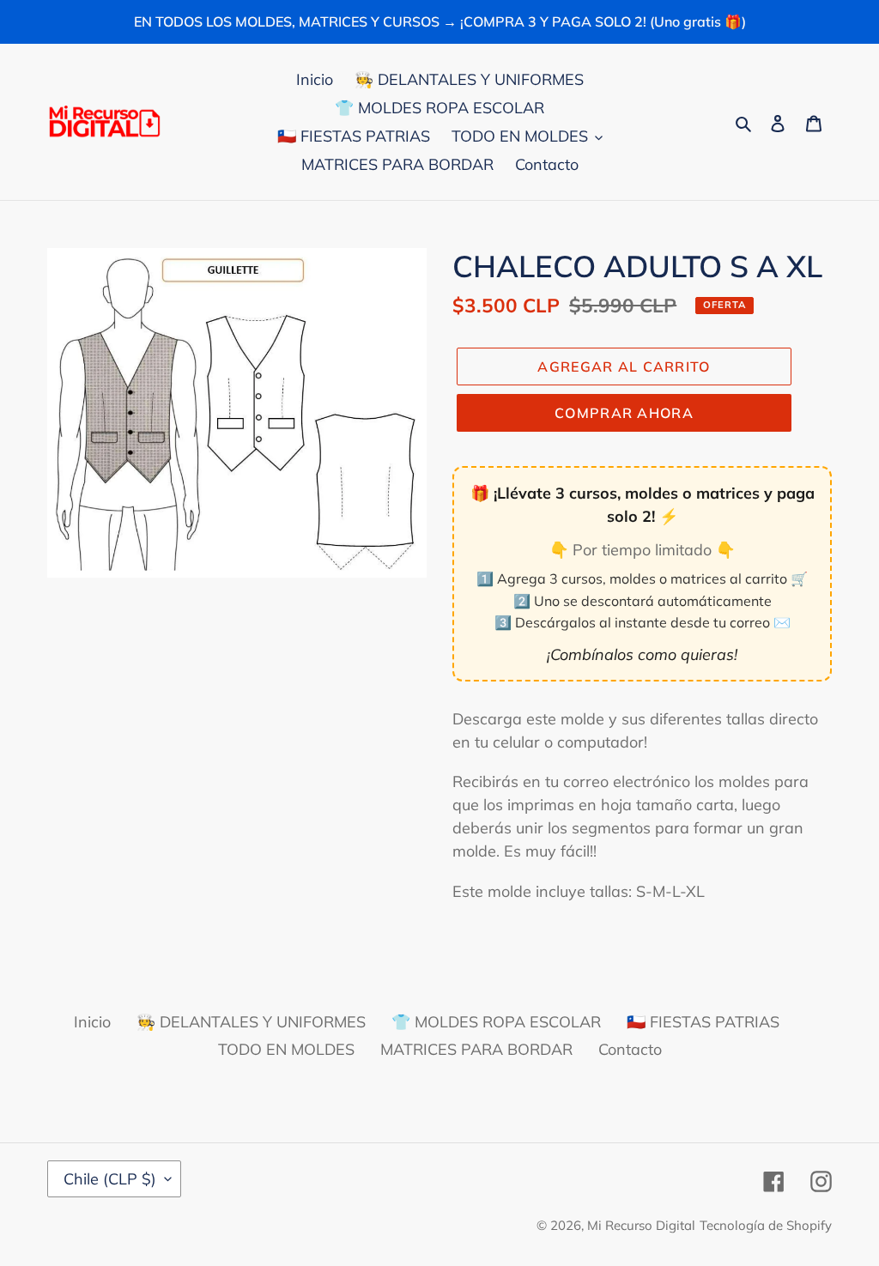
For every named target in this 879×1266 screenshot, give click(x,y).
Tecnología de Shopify (766, 1225)
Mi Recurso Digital (641, 1225)
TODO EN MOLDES (286, 1049)
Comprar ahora (624, 412)
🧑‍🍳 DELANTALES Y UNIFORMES (251, 1022)
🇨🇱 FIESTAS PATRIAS (703, 1022)
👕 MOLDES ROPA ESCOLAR (496, 1022)
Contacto (630, 1049)
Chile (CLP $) (110, 1179)
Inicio (92, 1022)
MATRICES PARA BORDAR (476, 1049)
